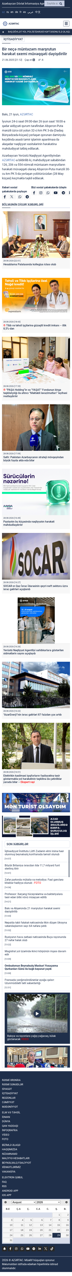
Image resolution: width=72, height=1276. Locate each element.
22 (58, 1230)
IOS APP (6, 1195)
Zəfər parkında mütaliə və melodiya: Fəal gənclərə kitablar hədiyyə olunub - (34, 881)
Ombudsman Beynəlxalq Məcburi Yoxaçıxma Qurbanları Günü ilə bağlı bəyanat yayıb (31, 967)
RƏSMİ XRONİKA (11, 1080)
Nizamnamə (9, 1153)
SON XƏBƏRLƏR (17, 844)
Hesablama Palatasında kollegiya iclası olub (29, 264)
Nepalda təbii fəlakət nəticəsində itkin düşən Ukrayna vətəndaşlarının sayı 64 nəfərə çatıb (36, 924)
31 (11, 1240)
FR (20, 12)
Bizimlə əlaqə (11, 1145)
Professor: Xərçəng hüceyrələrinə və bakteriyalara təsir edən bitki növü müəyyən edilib (34, 895)
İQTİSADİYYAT (13, 39)
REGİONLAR (8, 1097)
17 (11, 1230)
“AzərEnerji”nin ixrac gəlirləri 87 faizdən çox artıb (32, 714)
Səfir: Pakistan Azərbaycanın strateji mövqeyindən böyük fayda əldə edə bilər (33, 459)
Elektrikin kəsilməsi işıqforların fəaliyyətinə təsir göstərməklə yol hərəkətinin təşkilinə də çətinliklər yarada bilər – (32, 779)
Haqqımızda (9, 1149)
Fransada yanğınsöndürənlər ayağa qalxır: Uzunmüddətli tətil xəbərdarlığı (29, 981)
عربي (30, 12)
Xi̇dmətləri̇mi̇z (11, 1167)
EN (12, 12)
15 (58, 1225)
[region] (37, 959)
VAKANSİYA (8, 1171)
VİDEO (5, 1134)
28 (50, 1235)
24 (11, 1235)
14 (50, 1225)
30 (67, 1235)
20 (41, 1230)
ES (24, 12)
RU (8, 12)
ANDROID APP (10, 1190)
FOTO (5, 1139)
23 (67, 1230)
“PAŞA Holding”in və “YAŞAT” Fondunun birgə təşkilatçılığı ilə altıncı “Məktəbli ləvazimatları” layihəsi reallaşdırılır (35, 393)
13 (41, 1225)
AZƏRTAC (26, 114)
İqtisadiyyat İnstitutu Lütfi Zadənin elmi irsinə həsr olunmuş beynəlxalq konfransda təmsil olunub (34, 853)
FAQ (4, 1181)
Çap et (28, 59)
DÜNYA (6, 1121)
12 (30, 1225)
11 (22, 1225)
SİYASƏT (7, 1089)
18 (22, 1230)
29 (58, 1235)
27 (41, 1235)
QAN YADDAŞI (10, 1125)
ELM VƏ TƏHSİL (11, 1112)
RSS (4, 1186)
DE (16, 12)
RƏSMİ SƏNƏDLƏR (12, 1084)
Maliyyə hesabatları (15, 1158)
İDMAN (6, 1117)
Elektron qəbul (12, 1177)
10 (11, 1225)
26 (30, 1235)
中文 (38, 12)
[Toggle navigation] (65, 23)
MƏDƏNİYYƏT (10, 1106)
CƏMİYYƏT (8, 1102)
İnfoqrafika (10, 1130)
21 (50, 1230)
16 (67, 1225)
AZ (3, 12)
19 (30, 1230)
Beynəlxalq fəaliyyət (16, 1162)
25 (22, 1235)
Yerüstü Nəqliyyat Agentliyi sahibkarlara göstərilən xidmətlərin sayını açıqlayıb (33, 652)
